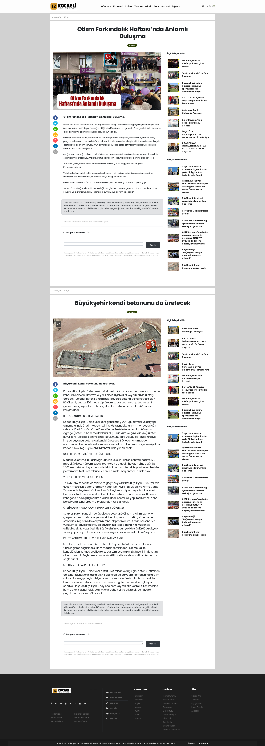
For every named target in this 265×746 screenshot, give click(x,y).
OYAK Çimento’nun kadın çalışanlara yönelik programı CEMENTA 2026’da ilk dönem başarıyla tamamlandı (195, 238)
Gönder (153, 245)
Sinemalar (168, 718)
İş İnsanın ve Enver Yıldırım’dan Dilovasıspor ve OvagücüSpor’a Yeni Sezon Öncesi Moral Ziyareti (195, 186)
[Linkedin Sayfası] (72, 703)
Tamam (204, 743)
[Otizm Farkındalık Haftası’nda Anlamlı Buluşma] (107, 80)
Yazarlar (113, 703)
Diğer (175, 6)
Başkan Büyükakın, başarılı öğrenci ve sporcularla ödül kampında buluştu (192, 87)
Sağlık (128, 6)
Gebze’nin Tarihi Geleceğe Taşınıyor (192, 111)
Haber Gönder (81, 721)
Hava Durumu (169, 696)
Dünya (66, 17)
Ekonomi (118, 6)
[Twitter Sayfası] (57, 703)
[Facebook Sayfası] (52, 703)
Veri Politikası (57, 721)
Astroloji (195, 710)
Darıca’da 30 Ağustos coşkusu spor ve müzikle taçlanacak (194, 100)
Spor (156, 6)
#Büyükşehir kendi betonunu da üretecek (83, 623)
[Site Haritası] (81, 703)
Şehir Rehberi (169, 725)
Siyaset (165, 6)
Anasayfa (56, 17)
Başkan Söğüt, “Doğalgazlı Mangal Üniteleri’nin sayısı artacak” (192, 254)
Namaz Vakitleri (170, 703)
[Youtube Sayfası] (67, 703)
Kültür (148, 6)
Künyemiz (115, 713)
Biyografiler (196, 703)
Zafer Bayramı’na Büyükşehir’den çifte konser (193, 63)
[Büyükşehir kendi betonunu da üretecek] (107, 347)
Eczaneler (167, 707)
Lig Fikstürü (168, 710)
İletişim (113, 718)
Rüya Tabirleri (197, 707)
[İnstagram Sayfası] (62, 703)
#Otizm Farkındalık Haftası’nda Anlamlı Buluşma (86, 221)
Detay (192, 743)
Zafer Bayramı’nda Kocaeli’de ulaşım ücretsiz (192, 123)
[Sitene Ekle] (86, 703)
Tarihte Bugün (169, 714)
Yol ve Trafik (169, 699)
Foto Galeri (115, 692)
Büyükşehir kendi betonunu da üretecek (194, 266)
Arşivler (114, 708)
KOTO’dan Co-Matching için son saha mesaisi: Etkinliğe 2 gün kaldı (194, 223)
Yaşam (138, 6)
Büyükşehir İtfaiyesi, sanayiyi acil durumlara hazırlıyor (194, 201)
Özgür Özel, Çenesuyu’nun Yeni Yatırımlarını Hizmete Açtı (195, 134)
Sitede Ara (196, 696)
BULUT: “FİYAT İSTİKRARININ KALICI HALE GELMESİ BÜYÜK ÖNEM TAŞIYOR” (194, 147)
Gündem (106, 6)
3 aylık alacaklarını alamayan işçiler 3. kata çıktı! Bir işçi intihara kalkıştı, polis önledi (194, 171)
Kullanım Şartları (81, 714)
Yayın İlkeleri (56, 717)
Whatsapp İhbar (81, 717)
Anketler (195, 699)
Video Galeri (116, 697)
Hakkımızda (56, 714)
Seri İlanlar (168, 722)
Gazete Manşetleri (171, 729)
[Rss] (76, 703)
